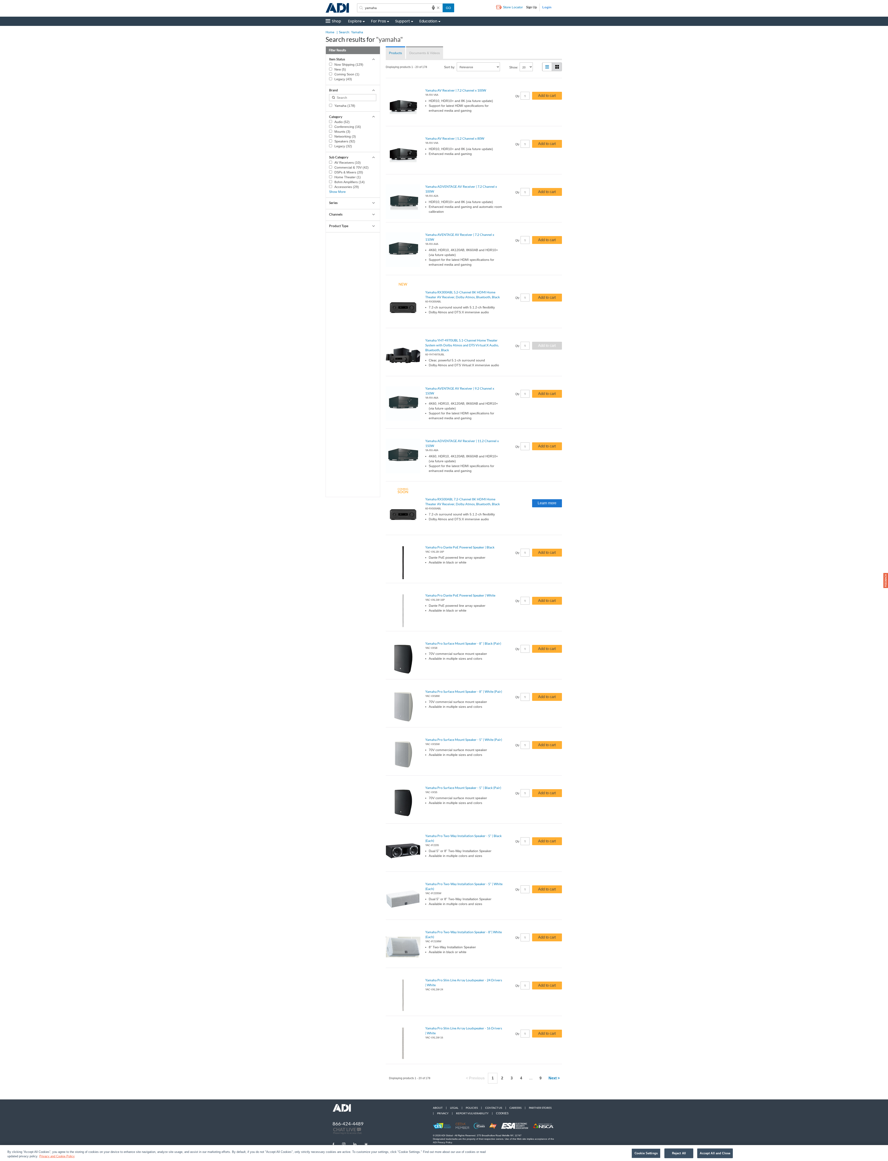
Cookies (502, 1113)
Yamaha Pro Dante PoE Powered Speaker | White (460, 595)
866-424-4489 (348, 1123)
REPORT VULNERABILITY (472, 1113)
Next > (554, 1078)
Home (330, 32)
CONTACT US (493, 1107)
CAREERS (515, 1107)
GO (448, 8)
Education (428, 21)
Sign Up (531, 7)
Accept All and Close (715, 1153)
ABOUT (438, 1107)
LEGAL (454, 1107)
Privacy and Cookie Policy (57, 1156)
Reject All (679, 1153)
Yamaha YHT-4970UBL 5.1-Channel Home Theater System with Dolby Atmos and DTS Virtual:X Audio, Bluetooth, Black (462, 345)
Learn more (547, 503)
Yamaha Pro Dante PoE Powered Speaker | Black (459, 547)
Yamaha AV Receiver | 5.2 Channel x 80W (454, 138)
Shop (336, 21)
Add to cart (547, 96)
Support (402, 21)
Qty (517, 96)
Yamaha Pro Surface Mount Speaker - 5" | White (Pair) (463, 740)
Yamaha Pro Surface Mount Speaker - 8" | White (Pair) (463, 691)
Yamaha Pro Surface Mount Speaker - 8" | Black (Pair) (463, 643)
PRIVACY (443, 1113)
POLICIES (472, 1107)
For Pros (378, 21)
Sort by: (449, 67)
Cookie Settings (646, 1153)
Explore (355, 21)
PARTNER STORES (540, 1107)
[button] (885, 580)
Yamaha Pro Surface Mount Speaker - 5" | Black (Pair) (463, 788)
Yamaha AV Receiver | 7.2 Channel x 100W (455, 90)
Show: (513, 67)
